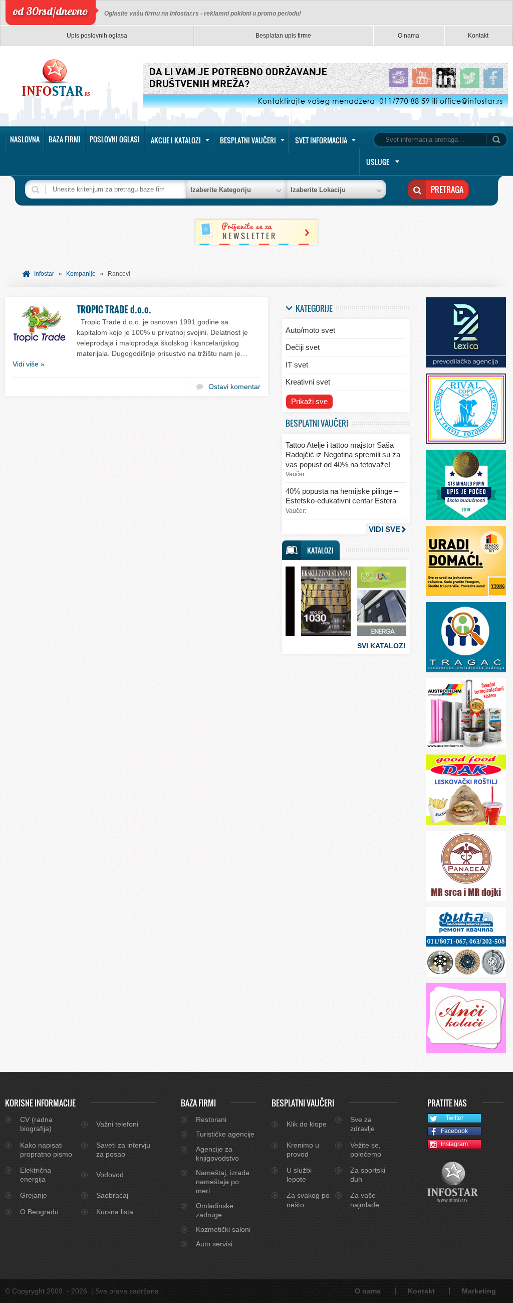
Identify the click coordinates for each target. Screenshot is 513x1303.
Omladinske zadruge (214, 1210)
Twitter (454, 1118)
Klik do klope (307, 1124)
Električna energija (35, 1174)
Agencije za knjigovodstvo (217, 1153)
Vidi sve (384, 529)
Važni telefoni (117, 1124)
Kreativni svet (308, 382)
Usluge (377, 161)
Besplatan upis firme (283, 35)
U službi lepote (299, 1174)
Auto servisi (214, 1244)
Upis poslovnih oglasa (97, 35)
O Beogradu (39, 1212)
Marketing (479, 1290)
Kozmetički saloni (223, 1229)
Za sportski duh (367, 1174)
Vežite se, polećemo (365, 1149)
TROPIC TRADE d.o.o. (114, 309)
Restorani (211, 1119)
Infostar (44, 273)
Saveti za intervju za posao (123, 1149)
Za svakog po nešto (308, 1199)
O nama (408, 35)
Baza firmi (65, 139)
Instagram (454, 1144)
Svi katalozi (381, 646)
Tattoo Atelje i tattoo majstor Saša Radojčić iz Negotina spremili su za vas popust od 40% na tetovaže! (343, 455)
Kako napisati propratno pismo (46, 1149)
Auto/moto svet (310, 330)
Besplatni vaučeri (248, 140)
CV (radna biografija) (36, 1124)
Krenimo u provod (303, 1149)
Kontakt (478, 35)
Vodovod (110, 1175)
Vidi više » (29, 364)
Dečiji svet (303, 347)
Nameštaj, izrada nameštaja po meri (222, 1182)
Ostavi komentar (234, 387)
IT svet (297, 364)
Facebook (454, 1131)
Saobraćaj (112, 1195)
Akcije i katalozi (176, 140)
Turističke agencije (225, 1134)
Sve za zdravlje (362, 1124)
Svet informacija (321, 140)
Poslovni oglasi (115, 139)
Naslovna (25, 139)
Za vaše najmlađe (364, 1199)
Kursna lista (114, 1212)
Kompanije (81, 273)
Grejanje (33, 1195)
